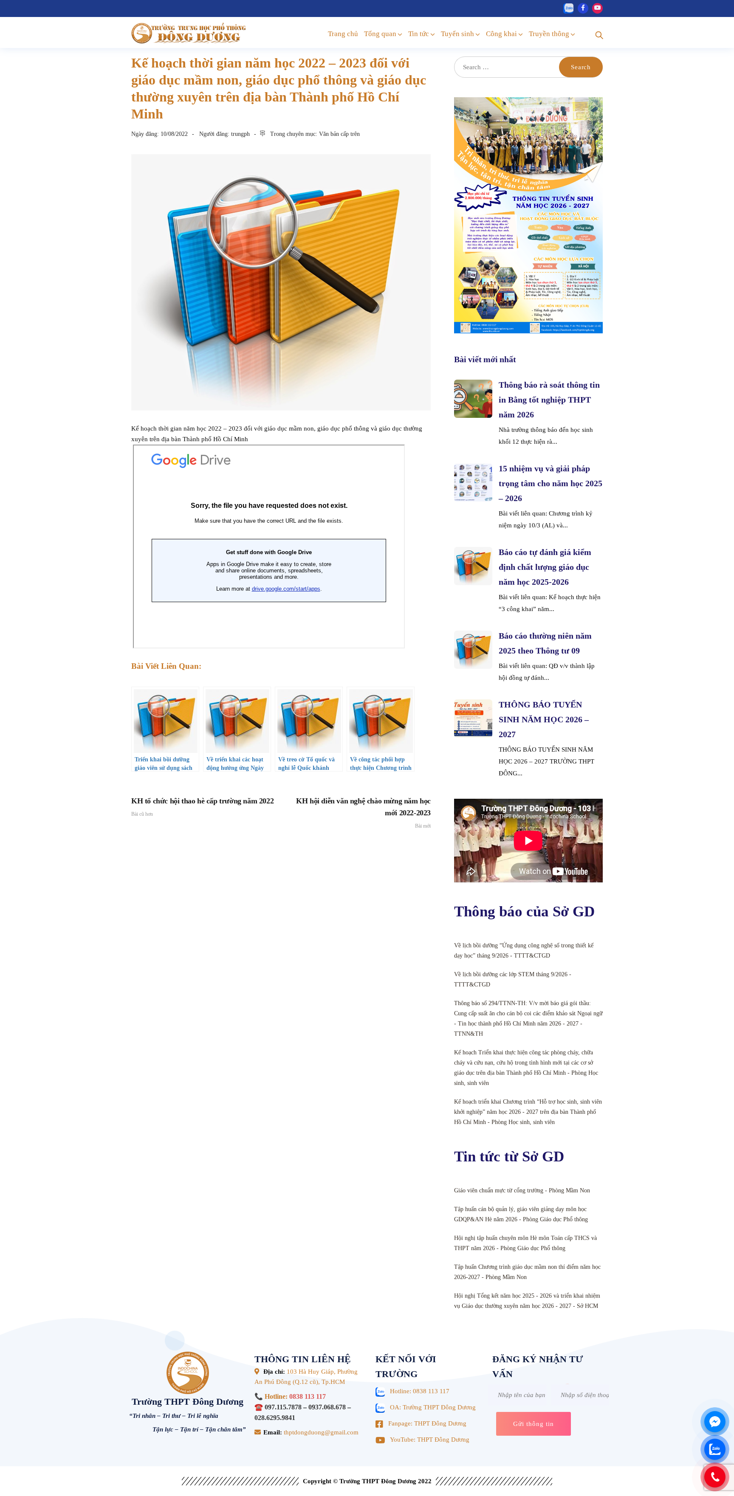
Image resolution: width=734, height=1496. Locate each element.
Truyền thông (549, 34)
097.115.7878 (283, 1407)
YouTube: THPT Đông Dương (429, 1439)
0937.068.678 (327, 1407)
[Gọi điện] (715, 1477)
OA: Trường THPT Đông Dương (433, 1407)
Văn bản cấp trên (339, 134)
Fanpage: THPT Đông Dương (427, 1423)
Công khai (501, 34)
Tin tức (418, 34)
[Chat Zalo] (715, 1449)
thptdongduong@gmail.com (320, 1432)
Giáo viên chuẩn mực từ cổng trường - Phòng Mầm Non (522, 1190)
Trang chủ (343, 34)
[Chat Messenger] (715, 1421)
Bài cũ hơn (202, 807)
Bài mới (363, 813)
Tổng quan (380, 34)
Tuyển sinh (457, 34)
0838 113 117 (307, 1396)
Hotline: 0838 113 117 (419, 1391)
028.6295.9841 (274, 1417)
